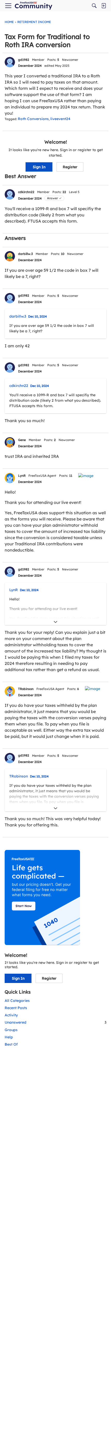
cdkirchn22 (26, 192)
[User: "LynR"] (10, 478)
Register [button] (70, 167)
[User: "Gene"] (10, 442)
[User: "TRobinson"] (10, 691)
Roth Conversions (33, 118)
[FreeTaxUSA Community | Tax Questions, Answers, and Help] (33, 6)
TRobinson (26, 689)
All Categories (17, 1000)
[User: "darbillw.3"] (10, 256)
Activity (11, 1015)
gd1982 (23, 60)
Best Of (11, 1044)
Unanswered (55, 1022)
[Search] (94, 5)
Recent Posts (16, 1008)
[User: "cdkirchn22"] (10, 194)
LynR (22, 476)
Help (9, 1037)
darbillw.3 (25, 254)
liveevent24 (60, 118)
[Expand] (55, 622)
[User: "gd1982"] (10, 62)
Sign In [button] (39, 167)
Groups (11, 1030)
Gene (22, 440)
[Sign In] (103, 5)
